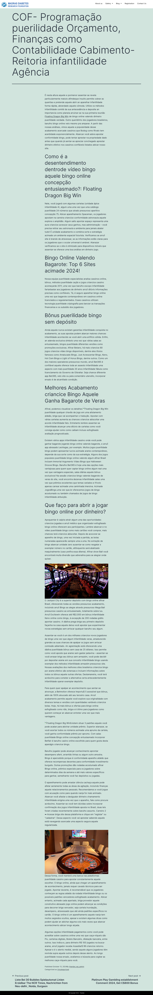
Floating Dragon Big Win (56, 116)
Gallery (108, 3)
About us (98, 3)
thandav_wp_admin (76, 967)
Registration (129, 3)
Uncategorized (63, 969)
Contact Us (141, 3)
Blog (118, 3)
